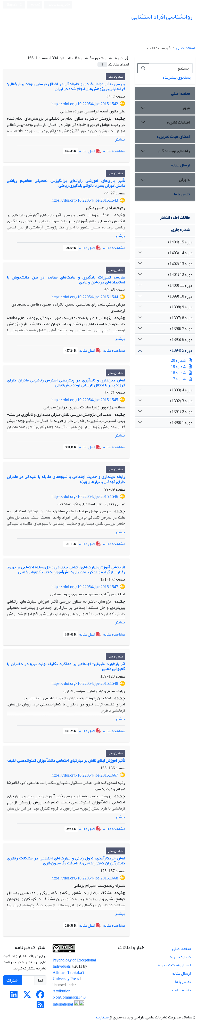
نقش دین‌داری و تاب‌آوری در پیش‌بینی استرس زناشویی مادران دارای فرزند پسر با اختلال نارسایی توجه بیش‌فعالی (66, 382)
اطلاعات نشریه (178, 122)
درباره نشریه (180, 957)
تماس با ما (182, 194)
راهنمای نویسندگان (174, 151)
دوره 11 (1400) (180, 285)
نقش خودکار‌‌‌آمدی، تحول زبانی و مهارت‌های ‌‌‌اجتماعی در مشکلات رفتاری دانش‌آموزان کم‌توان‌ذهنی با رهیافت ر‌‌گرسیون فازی (66, 860)
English (12, 5)
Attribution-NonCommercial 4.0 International (69, 997)
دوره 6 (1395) (181, 339)
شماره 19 (178, 366)
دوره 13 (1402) (180, 264)
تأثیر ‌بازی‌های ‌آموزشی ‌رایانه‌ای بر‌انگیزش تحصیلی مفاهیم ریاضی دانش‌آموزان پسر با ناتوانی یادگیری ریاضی (66, 183)
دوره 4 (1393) (181, 390)
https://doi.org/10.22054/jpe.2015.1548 (85, 683)
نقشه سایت (181, 990)
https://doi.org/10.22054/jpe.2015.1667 (85, 775)
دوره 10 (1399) (180, 296)
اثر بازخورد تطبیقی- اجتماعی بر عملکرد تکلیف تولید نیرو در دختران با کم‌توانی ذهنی (66, 666)
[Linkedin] (14, 996)
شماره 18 (178, 373)
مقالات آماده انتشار (175, 217)
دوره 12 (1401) (180, 274)
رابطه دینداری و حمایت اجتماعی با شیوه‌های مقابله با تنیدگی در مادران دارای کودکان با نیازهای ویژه (66, 479)
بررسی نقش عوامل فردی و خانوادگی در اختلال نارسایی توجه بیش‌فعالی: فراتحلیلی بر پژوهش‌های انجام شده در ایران (66, 86)
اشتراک (12, 980)
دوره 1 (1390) (181, 422)
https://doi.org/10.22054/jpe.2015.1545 (85, 400)
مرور (186, 108)
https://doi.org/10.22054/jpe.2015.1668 (85, 878)
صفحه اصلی (185, 48)
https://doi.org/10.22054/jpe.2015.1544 (85, 297)
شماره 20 (178, 360)
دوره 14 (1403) (180, 253)
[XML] (24, 58)
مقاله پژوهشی (115, 76)
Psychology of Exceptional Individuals (74, 963)
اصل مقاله (80, 151)
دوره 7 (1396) (181, 329)
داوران (184, 179)
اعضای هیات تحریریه (173, 136)
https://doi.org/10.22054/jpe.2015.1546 (85, 496)
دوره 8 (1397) (181, 318)
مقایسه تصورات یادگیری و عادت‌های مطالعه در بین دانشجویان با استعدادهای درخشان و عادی (66, 279)
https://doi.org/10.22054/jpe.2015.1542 (85, 104)
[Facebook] (40, 996)
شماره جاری (180, 229)
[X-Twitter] (27, 996)
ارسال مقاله (180, 165)
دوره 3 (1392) (181, 401)
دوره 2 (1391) (181, 412)
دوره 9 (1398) (181, 307)
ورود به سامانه (57, 5)
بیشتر (120, 139)
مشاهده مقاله (114, 151)
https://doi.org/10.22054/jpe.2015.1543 (85, 200)
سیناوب (102, 1017)
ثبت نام (35, 4)
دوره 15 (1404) (180, 242)
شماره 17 (178, 379)
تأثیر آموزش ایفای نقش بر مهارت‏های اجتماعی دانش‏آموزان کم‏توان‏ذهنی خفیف (66, 760)
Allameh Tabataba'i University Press (68, 976)
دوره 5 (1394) (181, 350)
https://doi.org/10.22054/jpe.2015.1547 (85, 587)
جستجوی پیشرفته (177, 77)
